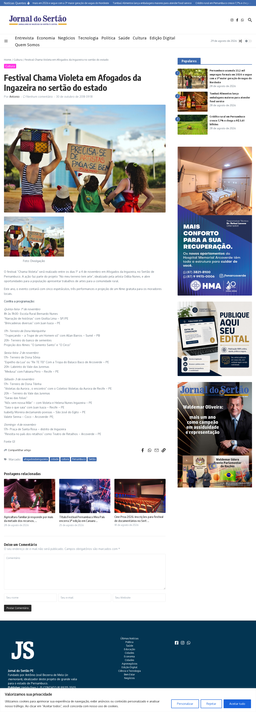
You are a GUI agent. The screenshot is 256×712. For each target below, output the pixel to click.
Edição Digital (162, 38)
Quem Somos (27, 44)
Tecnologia (88, 38)
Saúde (124, 38)
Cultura (140, 38)
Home (7, 59)
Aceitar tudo (237, 703)
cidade (54, 459)
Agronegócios (129, 663)
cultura (65, 459)
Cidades (129, 652)
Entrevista (24, 38)
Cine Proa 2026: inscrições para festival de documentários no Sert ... (138, 518)
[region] (128, 700)
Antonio (14, 96)
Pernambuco (79, 459)
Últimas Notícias (129, 638)
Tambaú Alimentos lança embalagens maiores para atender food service (230, 97)
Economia (46, 38)
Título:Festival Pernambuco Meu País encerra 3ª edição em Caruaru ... (82, 519)
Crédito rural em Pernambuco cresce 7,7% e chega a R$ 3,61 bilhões (227, 120)
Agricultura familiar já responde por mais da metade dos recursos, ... (28, 519)
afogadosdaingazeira (36, 459)
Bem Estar (129, 674)
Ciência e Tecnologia (129, 670)
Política (108, 38)
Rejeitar (211, 703)
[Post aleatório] (240, 41)
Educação (129, 649)
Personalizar (185, 703)
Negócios (66, 38)
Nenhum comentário (39, 96)
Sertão (92, 459)
